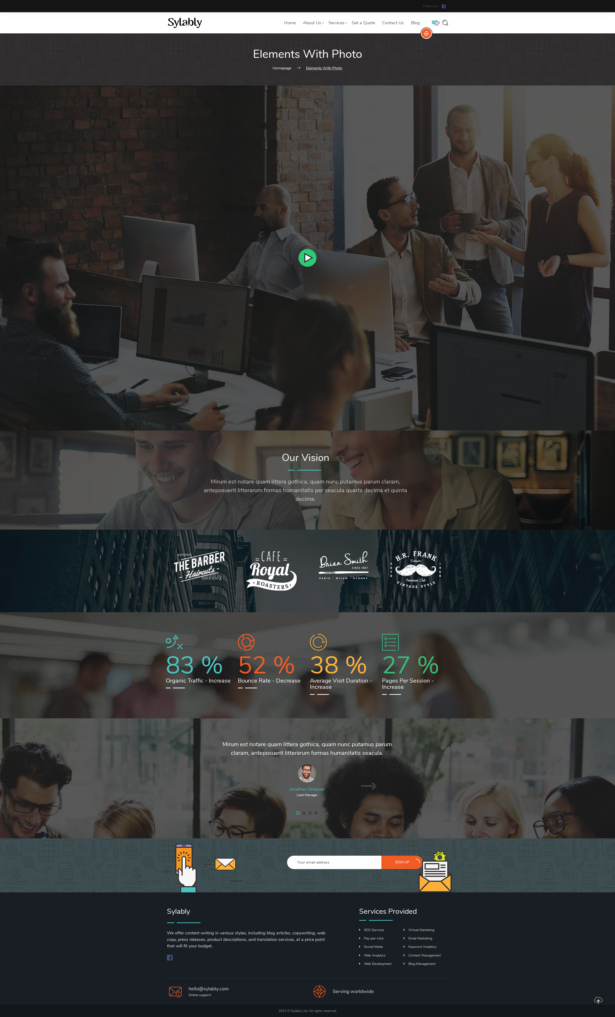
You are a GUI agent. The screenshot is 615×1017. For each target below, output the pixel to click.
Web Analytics (375, 955)
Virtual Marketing (421, 930)
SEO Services (374, 930)
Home (290, 23)
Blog (415, 23)
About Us (312, 23)
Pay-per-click (374, 938)
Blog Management (422, 964)
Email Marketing (420, 938)
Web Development (378, 964)
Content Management (424, 955)
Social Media (373, 946)
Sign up (402, 862)
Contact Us (393, 23)
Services (336, 23)
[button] (298, 813)
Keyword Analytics (422, 946)
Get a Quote (363, 23)
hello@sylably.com (209, 989)
